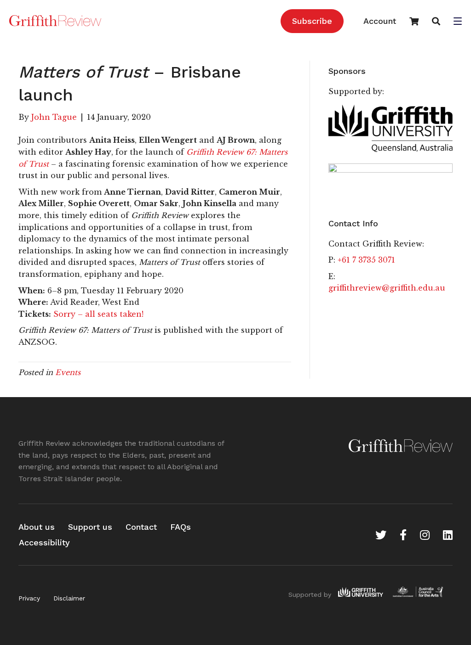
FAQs (180, 527)
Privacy (29, 598)
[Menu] (458, 22)
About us (36, 527)
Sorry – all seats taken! (98, 314)
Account (379, 21)
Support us (90, 527)
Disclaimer (69, 598)
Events (67, 372)
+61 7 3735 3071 (366, 259)
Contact (141, 527)
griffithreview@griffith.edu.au (386, 287)
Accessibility (44, 542)
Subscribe (312, 21)
